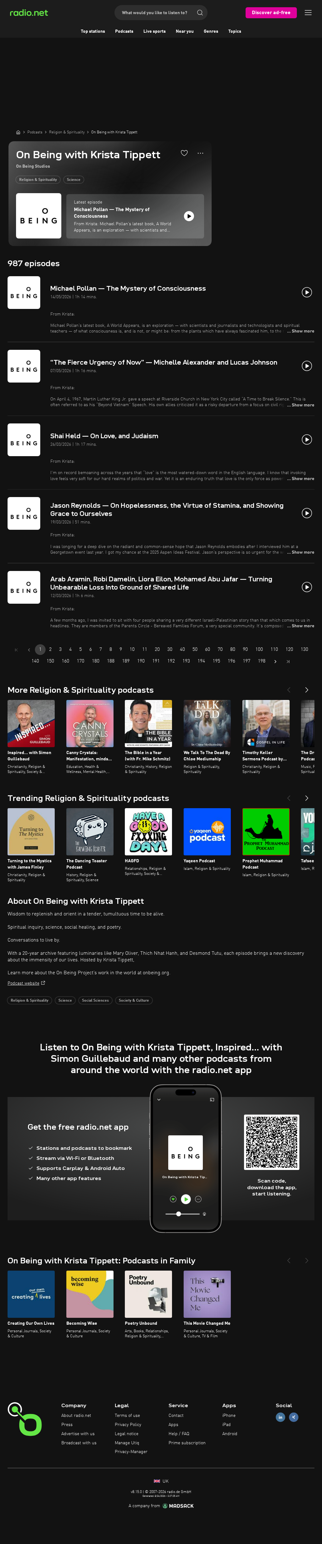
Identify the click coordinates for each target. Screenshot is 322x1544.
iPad (226, 1425)
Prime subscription (187, 1443)
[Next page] (275, 662)
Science (73, 180)
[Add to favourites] (184, 153)
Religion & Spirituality (38, 180)
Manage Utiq (127, 1443)
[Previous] (288, 687)
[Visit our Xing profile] (293, 1417)
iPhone (229, 1415)
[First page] (16, 650)
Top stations (93, 31)
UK (165, 1481)
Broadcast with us (79, 1443)
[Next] (306, 687)
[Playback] (189, 216)
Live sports (154, 31)
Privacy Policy (128, 1425)
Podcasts (124, 31)
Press (67, 1425)
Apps (173, 1425)
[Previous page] (29, 650)
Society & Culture (134, 1001)
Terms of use (127, 1415)
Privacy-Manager (131, 1452)
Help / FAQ (179, 1434)
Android (229, 1434)
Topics (234, 31)
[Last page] (288, 662)
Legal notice (126, 1434)
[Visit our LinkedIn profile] (280, 1417)
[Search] (200, 12)
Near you (185, 31)
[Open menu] (308, 12)
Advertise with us (78, 1434)
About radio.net (76, 1415)
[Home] (18, 132)
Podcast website (23, 983)
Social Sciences (95, 1001)
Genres (211, 31)
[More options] (200, 153)
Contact (176, 1415)
